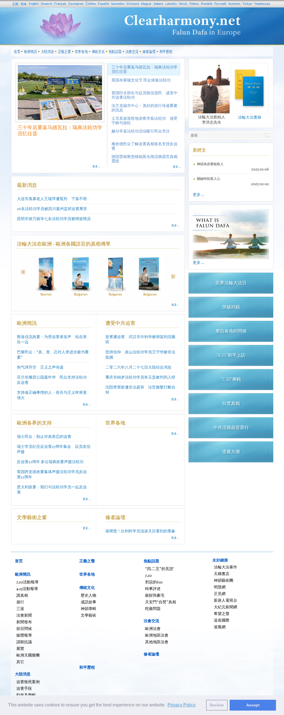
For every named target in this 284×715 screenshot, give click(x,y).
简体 (24, 4)
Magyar (146, 3)
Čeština (90, 3)
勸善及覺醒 (26, 695)
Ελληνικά (132, 3)
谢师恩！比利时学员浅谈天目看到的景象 (140, 530)
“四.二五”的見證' (159, 568)
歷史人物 (88, 595)
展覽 (20, 648)
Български (76, 3)
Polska (194, 3)
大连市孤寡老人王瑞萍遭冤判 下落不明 (52, 198)
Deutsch (46, 3)
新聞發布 (24, 621)
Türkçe (247, 3)
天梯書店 (221, 573)
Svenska (234, 3)
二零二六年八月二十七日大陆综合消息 (138, 367)
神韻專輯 (88, 608)
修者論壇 (115, 517)
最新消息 (27, 185)
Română (206, 3)
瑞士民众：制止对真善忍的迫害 (44, 436)
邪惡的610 (154, 581)
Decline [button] (217, 705)
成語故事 (88, 601)
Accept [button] (253, 705)
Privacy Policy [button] (182, 705)
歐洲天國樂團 (28, 655)
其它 (20, 661)
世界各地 (115, 423)
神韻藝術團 (223, 580)
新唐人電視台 (225, 600)
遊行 (20, 601)
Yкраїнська (262, 3)
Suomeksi (117, 3)
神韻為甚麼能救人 (210, 164)
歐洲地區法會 (156, 635)
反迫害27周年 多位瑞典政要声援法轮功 (50, 461)
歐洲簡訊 (27, 323)
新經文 (199, 150)
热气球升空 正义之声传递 (40, 367)
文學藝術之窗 (32, 517)
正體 (15, 4)
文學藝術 (88, 615)
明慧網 (219, 586)
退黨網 (219, 626)
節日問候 (24, 628)
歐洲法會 (153, 628)
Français (60, 3)
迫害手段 (24, 688)
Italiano (158, 3)
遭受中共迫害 (120, 323)
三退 (20, 608)
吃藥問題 (153, 608)
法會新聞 (24, 615)
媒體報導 (24, 635)
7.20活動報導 (27, 581)
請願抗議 (24, 641)
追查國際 (221, 620)
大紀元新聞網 (225, 606)
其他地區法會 (156, 641)
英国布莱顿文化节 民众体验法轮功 (55, 127)
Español (103, 3)
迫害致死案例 (28, 681)
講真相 (22, 595)
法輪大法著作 (225, 567)
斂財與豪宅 (154, 595)
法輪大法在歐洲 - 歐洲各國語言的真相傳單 (64, 244)
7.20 (148, 575)
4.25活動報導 (27, 588)
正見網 (219, 593)
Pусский (220, 3)
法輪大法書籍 (249, 117)
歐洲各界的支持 (34, 423)
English (34, 3)
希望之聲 (221, 613)
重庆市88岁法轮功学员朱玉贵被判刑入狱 (140, 377)
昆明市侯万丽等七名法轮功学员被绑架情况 (54, 218)
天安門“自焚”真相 (160, 601)
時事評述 (153, 588)
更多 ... (96, 166)
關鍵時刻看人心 (208, 179)
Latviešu (171, 3)
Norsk (183, 3)
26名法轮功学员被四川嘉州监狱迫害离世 (52, 208)
